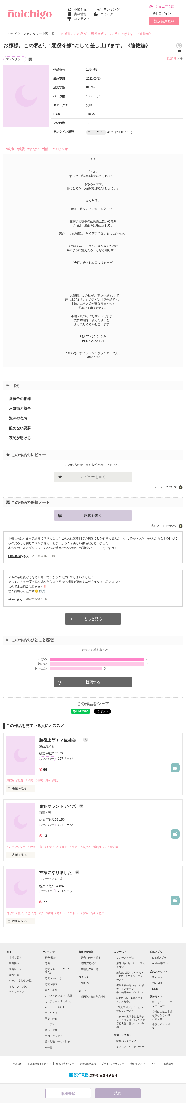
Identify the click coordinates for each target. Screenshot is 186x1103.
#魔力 (56, 780)
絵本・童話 (51, 1030)
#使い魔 (31, 913)
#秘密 (39, 780)
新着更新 (14, 974)
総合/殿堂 (50, 957)
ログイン (165, 13)
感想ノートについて (164, 526)
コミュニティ (16, 992)
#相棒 (46, 149)
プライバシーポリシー (113, 1063)
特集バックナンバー (127, 1040)
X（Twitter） (159, 977)
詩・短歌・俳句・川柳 (57, 1041)
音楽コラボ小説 (18, 986)
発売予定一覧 (88, 963)
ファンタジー (52, 1013)
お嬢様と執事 (20, 408)
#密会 (73, 847)
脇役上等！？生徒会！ (60, 740)
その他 (48, 1047)
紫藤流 (43, 746)
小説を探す (82, 9)
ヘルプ (155, 1063)
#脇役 (20, 780)
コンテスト (82, 18)
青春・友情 (51, 989)
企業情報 (168, 1063)
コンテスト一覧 (125, 957)
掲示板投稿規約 (88, 1063)
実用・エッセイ (53, 1036)
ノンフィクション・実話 (58, 995)
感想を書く (93, 515)
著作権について (138, 1063)
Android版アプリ (161, 963)
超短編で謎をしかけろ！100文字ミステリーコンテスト (130, 976)
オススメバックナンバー (130, 1046)
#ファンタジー (16, 847)
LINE (155, 988)
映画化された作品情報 (93, 996)
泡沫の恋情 (18, 418)
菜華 (42, 812)
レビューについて (165, 487)
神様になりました (56, 872)
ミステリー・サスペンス (58, 1001)
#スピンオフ (62, 149)
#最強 (84, 913)
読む (118, 1093)
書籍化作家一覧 (89, 969)
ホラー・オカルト (55, 1007)
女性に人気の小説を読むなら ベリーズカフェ (162, 1015)
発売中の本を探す (91, 957)
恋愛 (47, 963)
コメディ (50, 1024)
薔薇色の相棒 (20, 399)
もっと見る (93, 619)
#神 (47, 780)
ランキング (111, 9)
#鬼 (40, 847)
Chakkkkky (15, 556)
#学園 (29, 780)
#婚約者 (113, 847)
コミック (106, 14)
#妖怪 (31, 847)
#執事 (10, 149)
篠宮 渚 (172, 58)
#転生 (10, 913)
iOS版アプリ (159, 957)
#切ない (33, 149)
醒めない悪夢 (20, 428)
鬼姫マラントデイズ (58, 806)
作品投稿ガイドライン (39, 1063)
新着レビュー (16, 969)
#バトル (73, 913)
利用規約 (17, 1063)
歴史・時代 (51, 1018)
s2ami (12, 599)
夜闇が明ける (20, 438)
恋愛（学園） (52, 984)
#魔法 (10, 780)
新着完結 (14, 963)
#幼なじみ (99, 847)
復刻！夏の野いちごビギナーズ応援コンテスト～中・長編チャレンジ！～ (130, 989)
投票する (93, 682)
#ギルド (60, 913)
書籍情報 (80, 14)
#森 (41, 913)
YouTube (157, 982)
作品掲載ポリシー (65, 1063)
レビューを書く (93, 477)
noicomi (85, 982)
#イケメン (51, 847)
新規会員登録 (164, 21)
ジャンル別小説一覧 (20, 980)
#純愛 (21, 149)
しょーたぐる (48, 878)
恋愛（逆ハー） (53, 978)
